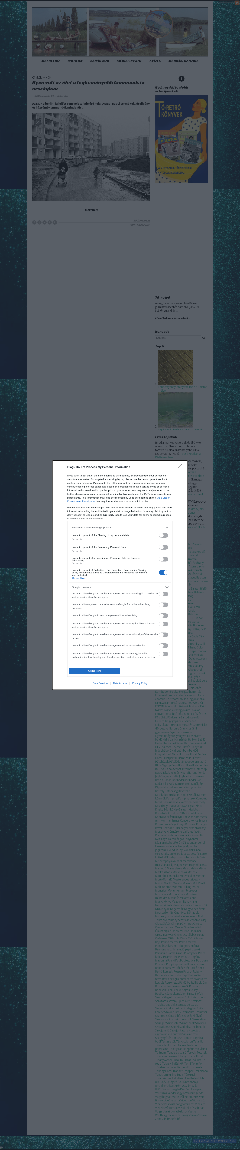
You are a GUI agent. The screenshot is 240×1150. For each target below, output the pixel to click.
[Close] (180, 467)
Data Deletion (100, 683)
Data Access (120, 683)
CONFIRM (94, 671)
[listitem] (120, 527)
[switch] (163, 535)
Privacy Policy (140, 683)
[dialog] (120, 575)
